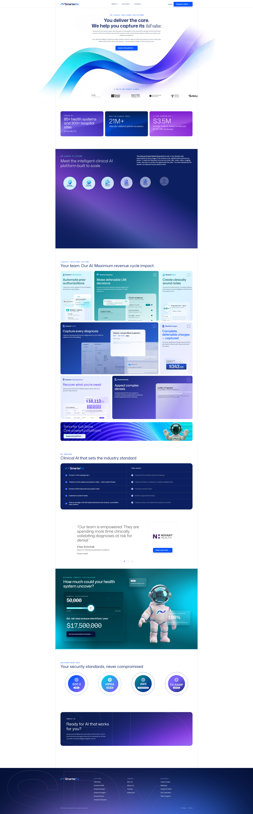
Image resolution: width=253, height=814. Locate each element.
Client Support (166, 796)
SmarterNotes (99, 796)
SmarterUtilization (100, 800)
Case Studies (165, 782)
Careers (130, 789)
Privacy (183, 808)
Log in (170, 4)
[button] (69, 183)
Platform (115, 4)
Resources (126, 4)
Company (138, 4)
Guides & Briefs (166, 789)
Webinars (164, 785)
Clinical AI (97, 782)
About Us (130, 785)
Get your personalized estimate (81, 634)
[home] (85, 4)
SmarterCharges (100, 792)
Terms (190, 808)
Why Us (130, 782)
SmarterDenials (99, 789)
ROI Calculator (166, 792)
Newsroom (131, 792)
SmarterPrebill (99, 785)
